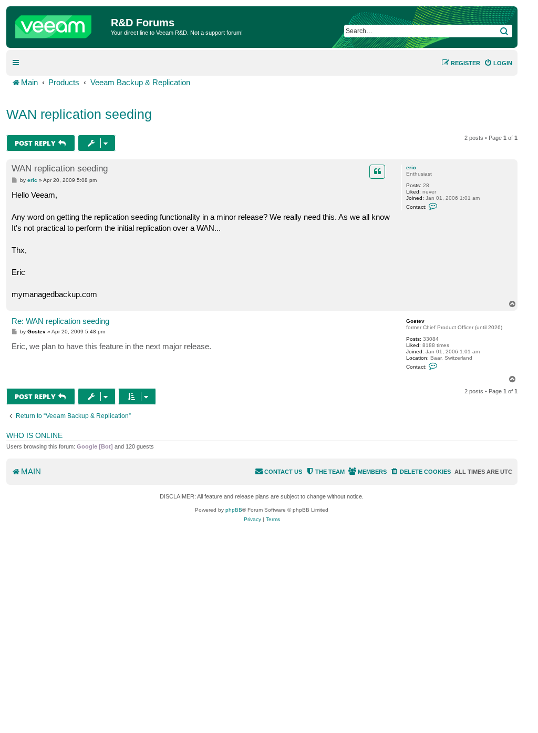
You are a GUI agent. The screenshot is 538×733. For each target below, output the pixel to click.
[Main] (60, 24)
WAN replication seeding (79, 114)
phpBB (233, 510)
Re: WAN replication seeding (60, 321)
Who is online (34, 435)
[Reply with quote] (377, 171)
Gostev (415, 321)
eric (411, 167)
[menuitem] (498, 63)
